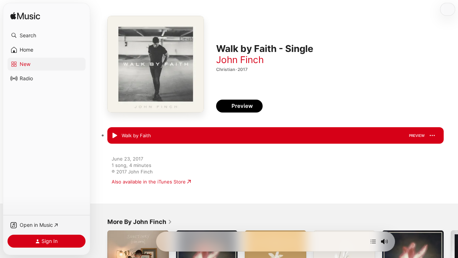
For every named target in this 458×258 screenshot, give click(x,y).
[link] (139, 222)
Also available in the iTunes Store (149, 182)
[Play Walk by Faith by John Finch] (114, 136)
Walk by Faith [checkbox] (136, 135)
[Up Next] (373, 241)
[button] (46, 35)
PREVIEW (417, 135)
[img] (25, 16)
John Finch (240, 59)
